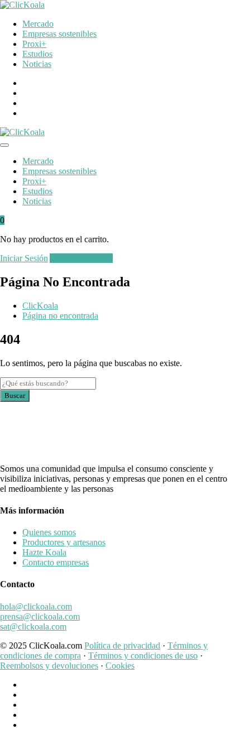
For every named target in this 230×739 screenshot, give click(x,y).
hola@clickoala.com (36, 606)
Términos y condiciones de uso (143, 655)
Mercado (38, 23)
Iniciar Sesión (24, 258)
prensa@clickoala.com (40, 616)
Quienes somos (49, 532)
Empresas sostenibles (59, 34)
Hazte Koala (44, 552)
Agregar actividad (81, 258)
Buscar (14, 395)
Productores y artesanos (64, 542)
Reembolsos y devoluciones (49, 665)
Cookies (120, 665)
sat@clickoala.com (33, 626)
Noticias (36, 64)
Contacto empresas (55, 562)
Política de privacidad (122, 645)
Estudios (37, 54)
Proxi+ (34, 44)
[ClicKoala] (22, 4)
